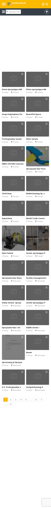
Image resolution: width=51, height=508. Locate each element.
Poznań (16, 92)
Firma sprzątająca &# (36, 89)
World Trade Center (35, 218)
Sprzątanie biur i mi (11, 327)
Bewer (29, 352)
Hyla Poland (7, 253)
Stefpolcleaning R (34, 387)
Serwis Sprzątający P (35, 302)
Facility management (36, 278)
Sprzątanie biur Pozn (36, 169)
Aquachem (7, 218)
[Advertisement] (25, 43)
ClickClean (7, 193)
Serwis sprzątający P (35, 253)
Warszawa (17, 281)
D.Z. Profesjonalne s (11, 387)
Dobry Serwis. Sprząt (11, 302)
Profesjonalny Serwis (12, 139)
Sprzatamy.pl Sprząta (12, 362)
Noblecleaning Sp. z (35, 193)
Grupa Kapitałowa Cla (12, 114)
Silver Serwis (32, 139)
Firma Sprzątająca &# (12, 89)
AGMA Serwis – (33, 327)
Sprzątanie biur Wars (12, 278)
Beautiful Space (33, 114)
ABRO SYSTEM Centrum (13, 164)
